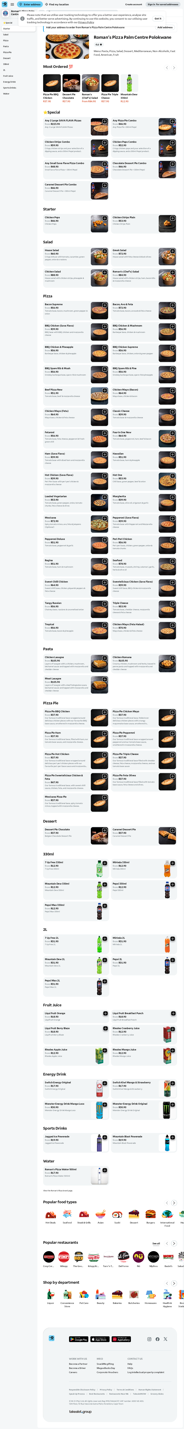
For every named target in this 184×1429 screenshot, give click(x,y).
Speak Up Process (77, 1394)
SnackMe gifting (105, 1363)
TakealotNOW (139, 1394)
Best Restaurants (97, 1394)
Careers (73, 1372)
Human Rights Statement (149, 1389)
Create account (133, 4)
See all (156, 1243)
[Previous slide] (167, 68)
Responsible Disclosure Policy (82, 1389)
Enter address (32, 4)
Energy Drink (9, 81)
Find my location (59, 4)
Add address (165, 27)
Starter (6, 28)
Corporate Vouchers (107, 1372)
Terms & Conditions (125, 1389)
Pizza (5, 40)
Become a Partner (78, 1363)
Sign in (163, 4)
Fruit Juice (8, 76)
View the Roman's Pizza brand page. (58, 1190)
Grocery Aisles (157, 1394)
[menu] (12, 4)
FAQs (130, 1368)
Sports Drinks (9, 87)
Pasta (5, 46)
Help (130, 1363)
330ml (6, 64)
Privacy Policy (86, 22)
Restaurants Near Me (119, 1394)
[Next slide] (174, 68)
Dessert (6, 58)
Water (6, 93)
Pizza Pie (7, 52)
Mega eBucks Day (106, 1368)
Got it (158, 18)
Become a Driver (77, 1368)
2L (4, 70)
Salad (5, 34)
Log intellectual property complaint (146, 1372)
